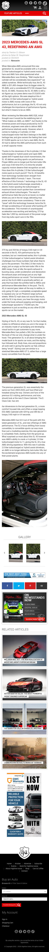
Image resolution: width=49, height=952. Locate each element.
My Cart (35, 7)
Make (4, 888)
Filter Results (9, 905)
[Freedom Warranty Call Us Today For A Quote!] (24, 575)
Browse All (6, 883)
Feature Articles (13, 13)
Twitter (18, 585)
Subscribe (38, 864)
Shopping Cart (7, 923)
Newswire (15, 60)
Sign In (4, 919)
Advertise (27, 864)
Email (41, 585)
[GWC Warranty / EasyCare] (15, 805)
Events (13, 866)
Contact (24, 871)
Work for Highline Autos (29, 866)
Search (4, 896)
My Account (39, 7)
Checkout (5, 926)
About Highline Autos (14, 869)
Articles (18, 864)
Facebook (7, 585)
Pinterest (30, 585)
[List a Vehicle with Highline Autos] (32, 805)
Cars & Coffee (38, 869)
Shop (27, 869)
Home (9, 864)
